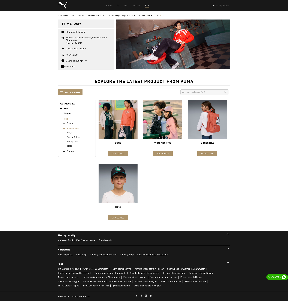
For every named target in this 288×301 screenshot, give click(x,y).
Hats (69, 146)
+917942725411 (73, 55)
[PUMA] (63, 6)
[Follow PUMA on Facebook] (137, 296)
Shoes (70, 123)
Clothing (71, 151)
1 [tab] (171, 65)
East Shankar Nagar (86, 240)
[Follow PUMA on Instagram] (146, 296)
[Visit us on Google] (142, 296)
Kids (66, 119)
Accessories (73, 128)
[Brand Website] (151, 296)
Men (66, 108)
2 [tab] (175, 65)
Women (67, 114)
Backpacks (72, 141)
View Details (118, 154)
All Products (153, 15)
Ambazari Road (65, 240)
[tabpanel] (173, 44)
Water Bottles (74, 137)
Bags (69, 133)
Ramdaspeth (105, 240)
